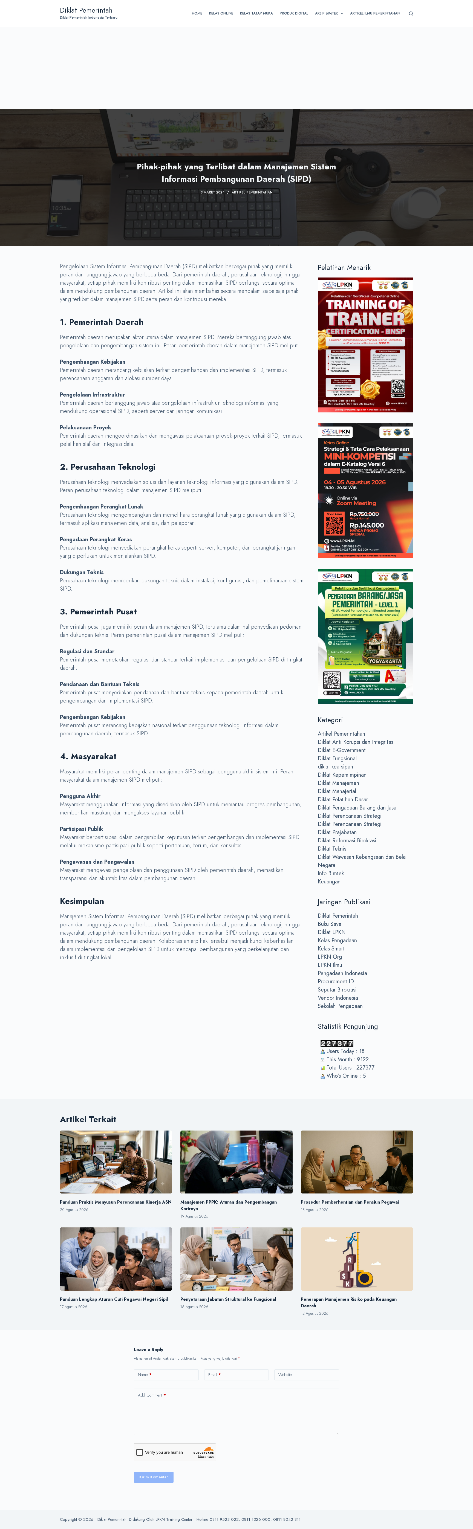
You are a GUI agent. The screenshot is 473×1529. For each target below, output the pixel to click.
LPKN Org (330, 957)
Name (145, 1375)
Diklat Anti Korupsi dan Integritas (355, 742)
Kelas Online (221, 13)
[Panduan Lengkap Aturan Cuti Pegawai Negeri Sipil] (116, 1259)
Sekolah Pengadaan (340, 1006)
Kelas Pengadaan (337, 940)
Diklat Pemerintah (86, 10)
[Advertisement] (236, 68)
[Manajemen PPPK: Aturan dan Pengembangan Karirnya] (236, 1162)
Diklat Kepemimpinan (342, 775)
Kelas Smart (331, 949)
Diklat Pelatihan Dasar (343, 799)
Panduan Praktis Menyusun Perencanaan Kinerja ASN (116, 1202)
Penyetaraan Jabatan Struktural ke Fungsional (228, 1299)
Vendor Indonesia (338, 998)
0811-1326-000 (255, 1519)
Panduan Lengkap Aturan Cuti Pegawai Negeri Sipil (114, 1299)
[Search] (411, 13)
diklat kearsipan (335, 767)
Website (285, 1375)
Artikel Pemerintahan (252, 192)
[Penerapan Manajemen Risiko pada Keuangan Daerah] (357, 1259)
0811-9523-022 (224, 1519)
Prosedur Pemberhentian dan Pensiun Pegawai (350, 1202)
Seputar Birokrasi (337, 990)
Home (197, 13)
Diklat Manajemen (338, 783)
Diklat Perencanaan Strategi (350, 816)
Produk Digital (294, 13)
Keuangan (329, 882)
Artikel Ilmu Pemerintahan (375, 13)
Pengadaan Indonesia (342, 973)
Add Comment (152, 1395)
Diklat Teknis (332, 849)
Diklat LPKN (332, 932)
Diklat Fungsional (337, 758)
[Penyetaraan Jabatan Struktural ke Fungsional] (236, 1259)
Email (214, 1375)
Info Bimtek (331, 873)
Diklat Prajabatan (337, 832)
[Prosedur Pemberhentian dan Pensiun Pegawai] (357, 1162)
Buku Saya (329, 924)
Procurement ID (336, 981)
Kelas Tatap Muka (256, 13)
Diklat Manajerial (337, 791)
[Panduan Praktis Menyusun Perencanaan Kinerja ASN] (116, 1162)
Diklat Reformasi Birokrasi (347, 841)
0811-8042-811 (287, 1519)
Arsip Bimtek (326, 13)
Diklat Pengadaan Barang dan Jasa (357, 808)
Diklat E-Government (342, 750)
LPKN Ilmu (330, 965)
